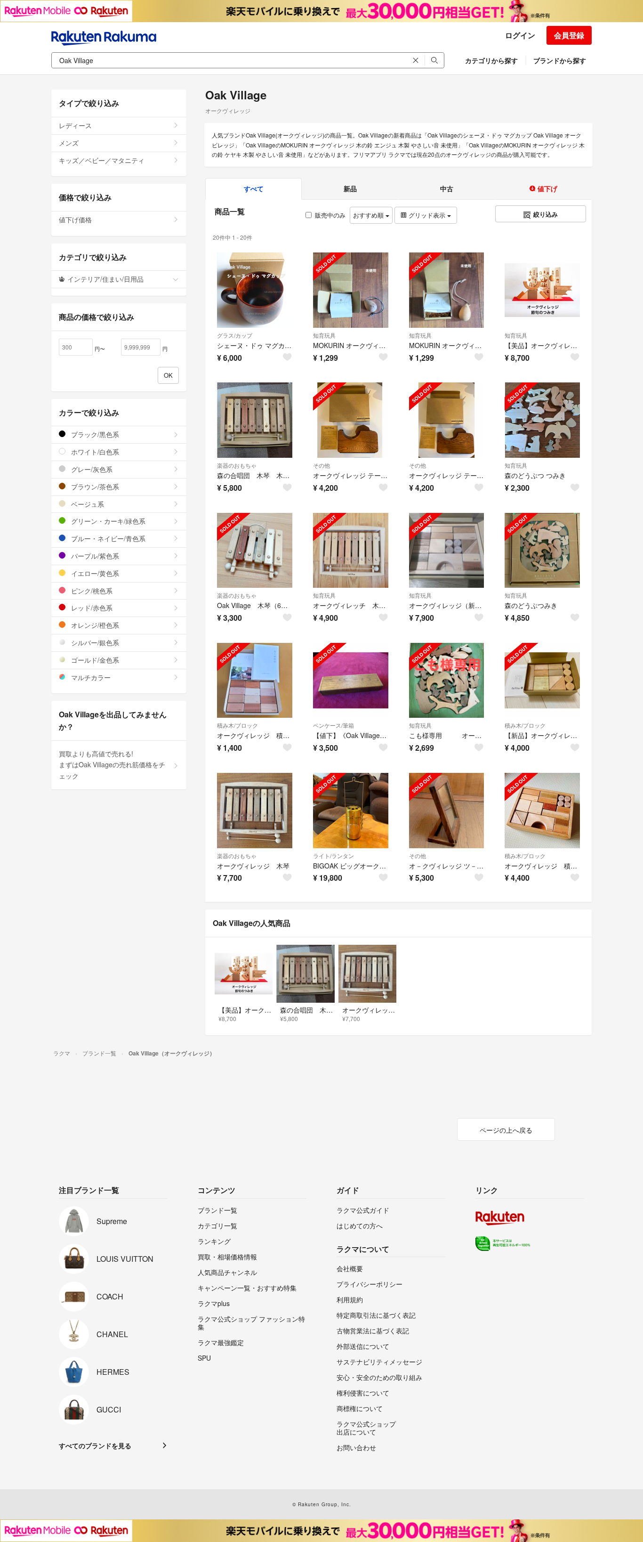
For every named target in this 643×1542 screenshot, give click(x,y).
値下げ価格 (75, 219)
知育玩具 (324, 335)
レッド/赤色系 (91, 607)
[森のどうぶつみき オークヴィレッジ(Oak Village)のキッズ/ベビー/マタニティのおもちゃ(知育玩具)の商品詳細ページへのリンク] (542, 550)
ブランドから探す (559, 60)
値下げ (546, 188)
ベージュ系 (86, 504)
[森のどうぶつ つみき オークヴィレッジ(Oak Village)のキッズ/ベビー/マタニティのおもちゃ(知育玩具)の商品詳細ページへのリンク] (542, 420)
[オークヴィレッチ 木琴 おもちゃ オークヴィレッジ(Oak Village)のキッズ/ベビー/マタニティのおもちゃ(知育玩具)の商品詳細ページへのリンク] (350, 550)
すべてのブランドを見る (95, 1445)
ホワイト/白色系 (94, 451)
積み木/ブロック (237, 725)
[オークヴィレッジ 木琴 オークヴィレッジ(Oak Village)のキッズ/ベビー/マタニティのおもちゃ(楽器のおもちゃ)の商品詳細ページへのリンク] (254, 810)
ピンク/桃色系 (91, 590)
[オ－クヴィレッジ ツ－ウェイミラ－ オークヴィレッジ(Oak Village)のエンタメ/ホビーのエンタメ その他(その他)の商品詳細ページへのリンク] (446, 810)
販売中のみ (330, 215)
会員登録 (569, 35)
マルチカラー (90, 677)
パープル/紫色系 (94, 555)
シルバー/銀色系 (94, 642)
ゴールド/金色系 (94, 660)
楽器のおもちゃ (237, 465)
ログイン (520, 35)
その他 (321, 465)
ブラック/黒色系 (94, 434)
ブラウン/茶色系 (94, 486)
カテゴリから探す (491, 60)
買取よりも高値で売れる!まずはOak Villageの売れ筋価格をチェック (112, 765)
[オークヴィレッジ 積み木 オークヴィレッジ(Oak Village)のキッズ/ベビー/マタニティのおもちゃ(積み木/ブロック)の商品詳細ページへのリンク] (254, 680)
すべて (254, 188)
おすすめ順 (369, 215)
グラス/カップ (234, 335)
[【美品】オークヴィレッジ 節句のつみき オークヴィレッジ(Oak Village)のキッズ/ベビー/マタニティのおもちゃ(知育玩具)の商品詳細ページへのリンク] (542, 290)
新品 (350, 188)
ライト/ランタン (333, 856)
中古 (446, 188)
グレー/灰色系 (91, 469)
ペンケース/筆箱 (333, 725)
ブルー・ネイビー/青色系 (107, 538)
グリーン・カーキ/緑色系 (107, 521)
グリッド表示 (427, 215)
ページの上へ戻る (506, 1130)
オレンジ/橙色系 (94, 625)
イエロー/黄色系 (94, 573)
